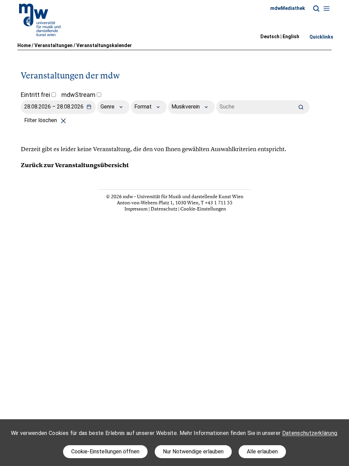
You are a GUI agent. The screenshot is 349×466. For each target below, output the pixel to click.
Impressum (136, 208)
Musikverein (186, 106)
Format (143, 106)
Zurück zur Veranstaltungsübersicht (75, 165)
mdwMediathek (287, 8)
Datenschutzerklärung (309, 433)
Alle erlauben (262, 451)
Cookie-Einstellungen (203, 208)
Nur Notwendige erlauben (193, 451)
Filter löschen (41, 120)
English (291, 36)
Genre (108, 106)
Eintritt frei (36, 94)
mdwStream (79, 94)
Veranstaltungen (53, 45)
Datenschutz (164, 208)
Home (24, 45)
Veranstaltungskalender (104, 45)
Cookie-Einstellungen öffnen (105, 451)
